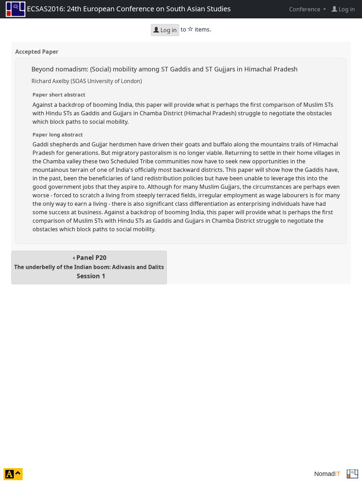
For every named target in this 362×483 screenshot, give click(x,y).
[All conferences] (352, 473)
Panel (89, 266)
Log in (168, 30)
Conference (305, 9)
